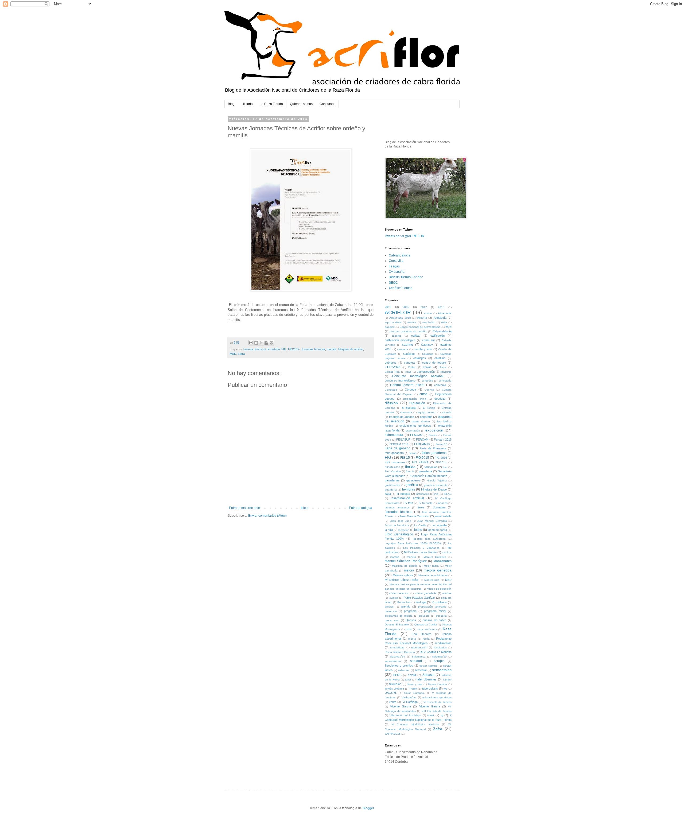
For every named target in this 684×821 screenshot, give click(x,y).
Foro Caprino (393, 471)
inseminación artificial (407, 498)
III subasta (403, 493)
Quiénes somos (301, 104)
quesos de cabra (434, 620)
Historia (247, 104)
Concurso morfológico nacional (418, 376)
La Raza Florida (271, 104)
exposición (434, 430)
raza (408, 629)
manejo (411, 556)
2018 (441, 307)
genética (412, 485)
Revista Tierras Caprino (406, 277)
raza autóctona (427, 629)
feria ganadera (394, 452)
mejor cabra (431, 565)
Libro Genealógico (399, 534)
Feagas (394, 266)
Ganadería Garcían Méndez (428, 475)
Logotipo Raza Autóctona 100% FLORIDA (413, 543)
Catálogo (409, 353)
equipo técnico (427, 412)
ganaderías (392, 480)
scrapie (439, 661)
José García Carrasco (414, 516)
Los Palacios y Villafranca (421, 547)
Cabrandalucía (399, 255)
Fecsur (433, 435)
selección (404, 670)
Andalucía (440, 317)
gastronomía (392, 485)
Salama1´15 (397, 656)
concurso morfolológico (400, 380)
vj (442, 715)
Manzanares (442, 561)
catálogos (419, 358)
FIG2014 (294, 349)
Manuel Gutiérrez (434, 556)
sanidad (416, 661)
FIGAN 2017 (392, 467)
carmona (402, 349)
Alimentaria (445, 313)
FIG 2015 (422, 458)
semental (420, 670)
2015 (406, 307)
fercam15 (441, 444)
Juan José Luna (400, 520)
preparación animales (432, 606)
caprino (407, 345)
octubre (447, 593)
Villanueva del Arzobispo (405, 715)
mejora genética (437, 570)
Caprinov (427, 344)
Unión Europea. (414, 692)
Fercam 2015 (443, 439)
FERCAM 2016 (399, 444)
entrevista (406, 412)
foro (445, 467)
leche (418, 530)
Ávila (444, 322)
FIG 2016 (441, 457)
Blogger (368, 808)
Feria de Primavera (433, 448)
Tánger (447, 679)
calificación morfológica (400, 340)
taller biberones (427, 679)
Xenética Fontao (401, 288)
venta (392, 701)
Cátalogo (427, 353)
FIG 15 (405, 458)
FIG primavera (395, 462)
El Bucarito (409, 407)
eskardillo (426, 416)
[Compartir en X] (261, 342)
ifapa (388, 493)
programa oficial (435, 611)
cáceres (396, 335)
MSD (233, 353)
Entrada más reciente (244, 508)
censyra (409, 362)
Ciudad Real (392, 371)
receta (412, 638)
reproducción (419, 647)
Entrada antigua (360, 508)
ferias (413, 453)
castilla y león (423, 349)
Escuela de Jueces (401, 416)
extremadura (394, 435)
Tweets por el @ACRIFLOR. (405, 236)
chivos (442, 367)
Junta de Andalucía (397, 525)
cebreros (391, 362)
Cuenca (429, 389)
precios (389, 606)
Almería (422, 317)
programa (410, 611)
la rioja (389, 529)
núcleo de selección (439, 588)
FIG (283, 349)
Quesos (411, 620)
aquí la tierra (393, 322)
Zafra (241, 353)
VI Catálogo (410, 701)
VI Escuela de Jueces (437, 702)
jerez (421, 507)
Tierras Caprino (437, 684)
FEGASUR (403, 439)
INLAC (448, 493)
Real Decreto (421, 634)
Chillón (412, 367)
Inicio (304, 508)
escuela (447, 412)
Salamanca (419, 656)
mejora (409, 570)
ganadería (425, 471)
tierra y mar (414, 684)
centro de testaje (434, 362)
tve (445, 688)
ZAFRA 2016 (393, 733)
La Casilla (420, 525)
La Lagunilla (439, 525)
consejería (445, 380)
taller (408, 679)
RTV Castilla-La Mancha (436, 651)
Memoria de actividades (433, 575)
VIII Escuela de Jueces (437, 711)
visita (430, 715)
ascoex (411, 322)
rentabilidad (397, 647)
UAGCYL (391, 692)
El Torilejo (429, 407)
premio (405, 606)
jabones (443, 502)
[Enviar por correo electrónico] (251, 342)
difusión (391, 403)
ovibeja (393, 597)
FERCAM (422, 439)
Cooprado (391, 389)
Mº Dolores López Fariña (401, 579)
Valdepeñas (409, 697)
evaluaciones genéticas (415, 425)
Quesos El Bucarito (397, 624)
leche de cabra (437, 529)
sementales (442, 670)
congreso (427, 380)
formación (431, 467)
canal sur (428, 340)
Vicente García (400, 706)
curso (423, 394)
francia (410, 471)
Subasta (428, 675)
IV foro (409, 502)
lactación (403, 529)
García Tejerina (437, 480)
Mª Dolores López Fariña (420, 552)
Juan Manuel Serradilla (432, 520)
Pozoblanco (439, 602)
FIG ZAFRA (420, 462)
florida (410, 467)
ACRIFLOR (398, 312)
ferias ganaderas (434, 453)
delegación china (414, 398)
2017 (424, 307)
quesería (441, 615)
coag (408, 371)
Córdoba (410, 389)
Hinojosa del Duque (434, 489)
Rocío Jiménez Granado (400, 652)
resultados (440, 647)
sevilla (412, 674)
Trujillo (413, 688)
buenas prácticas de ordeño (261, 349)
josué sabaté (443, 516)
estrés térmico (421, 421)
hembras (408, 489)
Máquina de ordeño (350, 349)
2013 (388, 307)
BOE (448, 326)
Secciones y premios (399, 665)
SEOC (393, 283)
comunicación (426, 371)
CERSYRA (393, 367)
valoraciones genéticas (437, 697)
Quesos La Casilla (425, 624)
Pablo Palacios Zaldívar (419, 597)
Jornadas (439, 507)
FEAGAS (416, 435)
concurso (446, 371)
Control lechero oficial (407, 385)
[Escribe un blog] (256, 342)
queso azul (392, 620)
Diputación (417, 403)
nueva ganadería (426, 593)
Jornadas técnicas (313, 349)
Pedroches (404, 602)
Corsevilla (396, 261)
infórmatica (422, 493)
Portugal (420, 602)
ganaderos (413, 480)
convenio (440, 385)
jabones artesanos (397, 507)
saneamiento (393, 661)
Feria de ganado (397, 448)
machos (447, 552)
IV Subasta (426, 502)
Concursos (327, 104)
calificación (437, 335)
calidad (415, 335)
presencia (391, 611)
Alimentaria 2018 (400, 317)
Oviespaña (397, 272)
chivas (427, 367)
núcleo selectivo (399, 593)
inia (436, 493)
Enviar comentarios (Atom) (267, 515)
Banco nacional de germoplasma (420, 326)
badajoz (390, 326)
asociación (428, 322)
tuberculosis (430, 688)
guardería (391, 489)
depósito (439, 398)
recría (426, 638)
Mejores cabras (403, 575)
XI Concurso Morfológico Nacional (415, 724)
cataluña (439, 358)
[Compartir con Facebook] (266, 342)
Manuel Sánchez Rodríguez (406, 561)
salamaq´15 (439, 656)
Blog (231, 104)
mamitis (332, 349)
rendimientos (443, 643)
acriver (428, 313)
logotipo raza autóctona (429, 538)
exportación (413, 430)
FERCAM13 (422, 444)
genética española (435, 485)
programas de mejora (399, 615)
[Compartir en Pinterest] (271, 342)
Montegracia (432, 579)
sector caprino (428, 665)
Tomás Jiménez (394, 688)
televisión (395, 684)
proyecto (424, 615)
